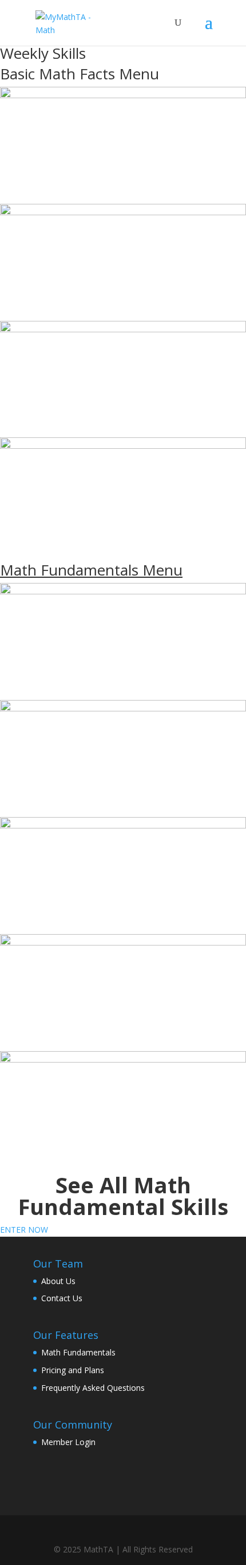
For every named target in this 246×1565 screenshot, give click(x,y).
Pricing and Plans (72, 1370)
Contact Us (61, 1298)
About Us (58, 1281)
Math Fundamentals (78, 1352)
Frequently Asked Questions (93, 1387)
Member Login (68, 1442)
